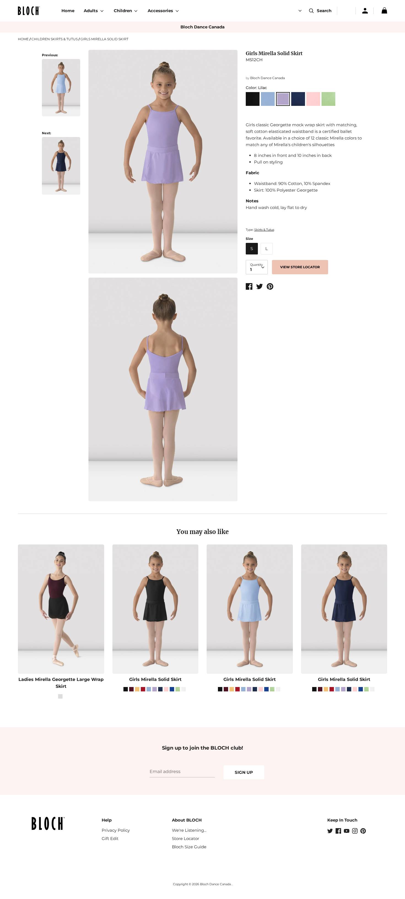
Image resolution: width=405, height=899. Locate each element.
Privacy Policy (116, 830)
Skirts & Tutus (264, 230)
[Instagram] (355, 831)
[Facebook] (339, 831)
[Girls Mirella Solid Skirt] (61, 90)
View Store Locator (300, 267)
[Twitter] (330, 831)
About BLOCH (187, 820)
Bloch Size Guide (189, 846)
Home (67, 10)
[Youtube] (347, 831)
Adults (91, 10)
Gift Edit (110, 838)
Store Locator (185, 838)
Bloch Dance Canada (202, 26)
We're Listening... (189, 830)
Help (107, 820)
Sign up (244, 772)
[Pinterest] (363, 831)
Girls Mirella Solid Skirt (155, 679)
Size (249, 239)
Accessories (161, 10)
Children (123, 10)
